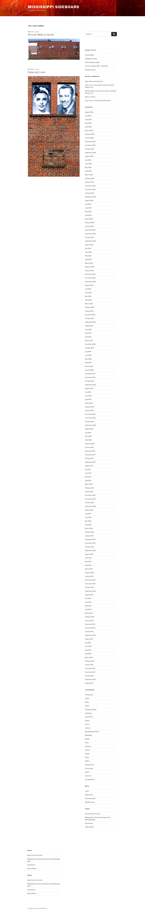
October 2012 (89, 676)
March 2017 (89, 484)
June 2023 (88, 252)
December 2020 (90, 344)
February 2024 (89, 222)
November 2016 (90, 499)
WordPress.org (89, 802)
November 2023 (90, 234)
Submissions (89, 823)
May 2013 (88, 650)
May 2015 (88, 561)
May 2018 (88, 436)
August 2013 (89, 639)
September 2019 (90, 385)
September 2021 (90, 322)
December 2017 (90, 451)
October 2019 (89, 381)
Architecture (89, 695)
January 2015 (89, 576)
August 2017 (89, 466)
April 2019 (88, 399)
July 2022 (88, 289)
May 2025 (88, 167)
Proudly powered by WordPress (37, 908)
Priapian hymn (89, 764)
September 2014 (90, 591)
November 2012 (90, 672)
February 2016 (89, 532)
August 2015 (89, 554)
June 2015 (88, 558)
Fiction (87, 706)
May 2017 (88, 477)
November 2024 (90, 189)
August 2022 (89, 285)
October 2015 (89, 547)
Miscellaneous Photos (92, 731)
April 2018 (88, 440)
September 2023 (90, 241)
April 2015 (88, 565)
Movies (87, 739)
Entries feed (89, 795)
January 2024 (89, 226)
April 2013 (88, 653)
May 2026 (88, 123)
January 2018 (89, 447)
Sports (87, 772)
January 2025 (89, 182)
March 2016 (89, 528)
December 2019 (90, 373)
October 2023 (89, 237)
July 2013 (88, 642)
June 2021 (88, 329)
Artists (87, 698)
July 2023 (88, 248)
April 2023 (88, 259)
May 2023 (88, 256)
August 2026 (89, 112)
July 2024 (88, 204)
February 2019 (89, 407)
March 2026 (89, 130)
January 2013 (89, 664)
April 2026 (88, 127)
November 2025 (90, 145)
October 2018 (89, 421)
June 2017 (88, 473)
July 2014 (88, 598)
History (87, 720)
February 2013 (89, 661)
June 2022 (88, 292)
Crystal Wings (89, 55)
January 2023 (89, 270)
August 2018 (89, 429)
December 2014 (90, 580)
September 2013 (90, 635)
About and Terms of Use (92, 814)
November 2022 (90, 278)
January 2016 (89, 536)
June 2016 (88, 517)
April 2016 (88, 524)
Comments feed (90, 798)
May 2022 (88, 296)
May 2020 (88, 359)
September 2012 (90, 679)
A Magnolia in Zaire (91, 59)
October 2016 (89, 502)
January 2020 (89, 370)
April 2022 (88, 300)
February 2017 (89, 488)
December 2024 (90, 186)
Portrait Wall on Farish (41, 34)
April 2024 (88, 215)
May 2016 (88, 521)
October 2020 (89, 348)
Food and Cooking (90, 709)
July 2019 (88, 392)
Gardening (88, 713)
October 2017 (89, 458)
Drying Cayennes (90, 70)
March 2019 (89, 403)
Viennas (92, 97)
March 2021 (89, 340)
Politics (87, 761)
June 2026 (88, 119)
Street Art (88, 776)
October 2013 (89, 631)
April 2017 (88, 480)
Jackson (87, 728)
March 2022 (89, 303)
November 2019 (90, 377)
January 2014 (89, 620)
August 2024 (89, 200)
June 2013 (88, 646)
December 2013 (90, 624)
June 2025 (88, 163)
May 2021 (88, 333)
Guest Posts (89, 717)
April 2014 (88, 609)
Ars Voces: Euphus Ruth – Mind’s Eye (96, 66)
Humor (87, 724)
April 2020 (88, 362)
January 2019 (89, 410)
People (87, 753)
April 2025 (88, 171)
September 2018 (90, 425)
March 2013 (89, 657)
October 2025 (89, 149)
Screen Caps (89, 768)
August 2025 (89, 156)
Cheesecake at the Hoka (102, 100)
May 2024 (88, 211)
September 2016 (90, 506)
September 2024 (90, 197)
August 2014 (89, 595)
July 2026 (88, 116)
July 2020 (88, 351)
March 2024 (89, 219)
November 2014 (90, 583)
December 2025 (90, 141)
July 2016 (88, 513)
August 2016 (89, 510)
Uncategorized (89, 779)
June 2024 (88, 208)
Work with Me (89, 827)
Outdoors (88, 746)
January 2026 (89, 138)
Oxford (87, 750)
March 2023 (89, 263)
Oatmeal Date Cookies (92, 62)
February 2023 (89, 267)
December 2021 (90, 315)
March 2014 (89, 613)
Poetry (87, 757)
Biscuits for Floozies (96, 81)
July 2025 (88, 160)
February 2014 (89, 617)
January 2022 (89, 311)
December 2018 (90, 414)
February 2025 (89, 178)
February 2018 (89, 443)
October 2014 (89, 587)
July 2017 (88, 469)
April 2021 (88, 337)
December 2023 (90, 230)
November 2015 (90, 543)
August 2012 (89, 683)
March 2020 (89, 366)
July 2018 (88, 432)
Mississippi (88, 735)
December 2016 (90, 495)
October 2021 (89, 318)
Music (87, 742)
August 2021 (89, 326)
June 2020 (88, 355)
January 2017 (89, 491)
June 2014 (88, 602)
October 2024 (89, 193)
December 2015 (90, 539)
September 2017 (90, 462)
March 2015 (89, 569)
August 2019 (89, 388)
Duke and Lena (36, 72)
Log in (87, 791)
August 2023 (89, 245)
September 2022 (90, 281)
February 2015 (89, 572)
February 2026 (89, 134)
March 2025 (89, 174)
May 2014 (88, 606)
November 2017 (90, 455)
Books (87, 702)
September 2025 (90, 152)
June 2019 (88, 396)
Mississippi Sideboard (53, 7)
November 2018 (90, 418)
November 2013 (90, 628)
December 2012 (90, 668)
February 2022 (89, 307)
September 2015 (90, 550)
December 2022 (90, 274)
